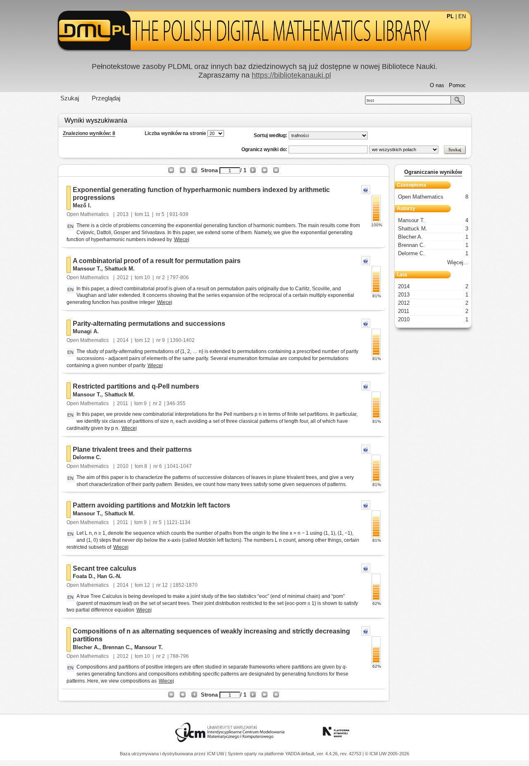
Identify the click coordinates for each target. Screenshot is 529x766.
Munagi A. (86, 331)
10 (147, 277)
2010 (123, 466)
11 (147, 214)
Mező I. (82, 205)
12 (147, 340)
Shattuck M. (120, 269)
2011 (122, 403)
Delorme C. (87, 457)
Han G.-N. (109, 576)
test (370, 100)
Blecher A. (86, 647)
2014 (123, 340)
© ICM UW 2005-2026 (387, 753)
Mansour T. (87, 269)
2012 (123, 277)
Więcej (181, 239)
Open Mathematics (88, 214)
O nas (437, 85)
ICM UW (216, 753)
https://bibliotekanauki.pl (291, 75)
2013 (123, 214)
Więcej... (457, 262)
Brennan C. (116, 647)
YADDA (293, 753)
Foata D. (83, 576)
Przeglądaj (106, 98)
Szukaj (69, 98)
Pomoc (457, 85)
